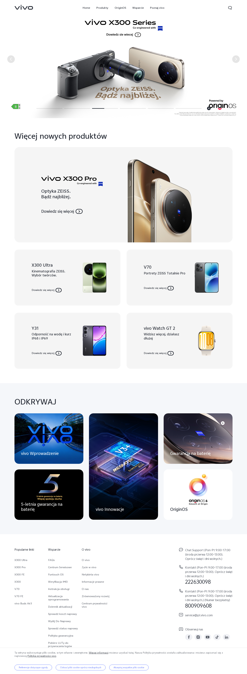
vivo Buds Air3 (23, 603)
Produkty (102, 7)
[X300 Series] (123, 59)
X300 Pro (20, 567)
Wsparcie (138, 7)
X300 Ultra (20, 560)
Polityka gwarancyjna (60, 635)
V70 (17, 589)
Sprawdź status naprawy (63, 628)
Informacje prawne (93, 581)
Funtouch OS (56, 574)
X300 (17, 581)
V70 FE (18, 596)
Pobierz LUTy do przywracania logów (60, 644)
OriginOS (120, 7)
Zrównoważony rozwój (95, 596)
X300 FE (19, 574)
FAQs (51, 560)
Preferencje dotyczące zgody (33, 667)
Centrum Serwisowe (60, 567)
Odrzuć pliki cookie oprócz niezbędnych (80, 667)
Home (86, 7)
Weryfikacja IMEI (58, 581)
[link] (23, 7)
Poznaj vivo (157, 7)
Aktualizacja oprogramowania (58, 598)
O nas (85, 589)
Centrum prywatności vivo (94, 605)
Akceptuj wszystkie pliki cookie (129, 667)
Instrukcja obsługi (58, 589)
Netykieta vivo (90, 574)
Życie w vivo (89, 567)
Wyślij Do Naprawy (59, 621)
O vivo (86, 560)
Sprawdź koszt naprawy (62, 613)
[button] (230, 7)
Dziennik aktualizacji (60, 606)
